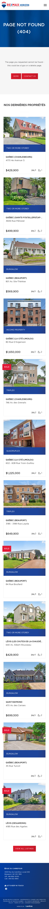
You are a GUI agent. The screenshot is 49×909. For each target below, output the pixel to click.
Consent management (32, 902)
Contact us (30, 76)
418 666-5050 (13, 876)
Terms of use (19, 902)
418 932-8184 (13, 879)
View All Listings (24, 849)
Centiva (28, 906)
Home (16, 76)
